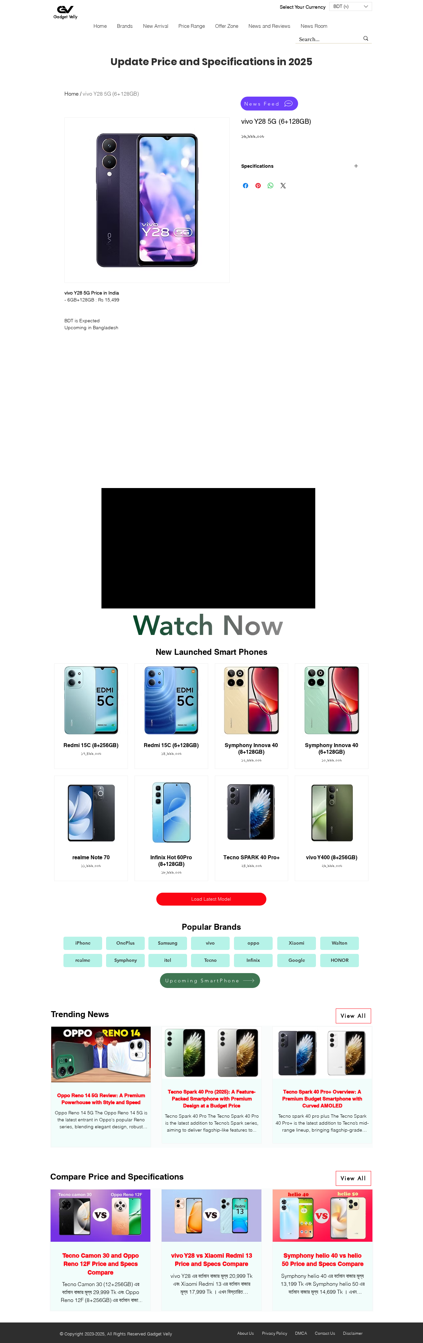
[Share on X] (283, 186)
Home (71, 93)
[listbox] (350, 6)
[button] (350, 6)
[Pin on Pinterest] (258, 186)
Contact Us (325, 1333)
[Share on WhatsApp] (271, 186)
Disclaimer (353, 1333)
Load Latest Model (211, 899)
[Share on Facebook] (246, 186)
